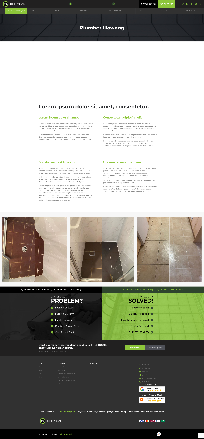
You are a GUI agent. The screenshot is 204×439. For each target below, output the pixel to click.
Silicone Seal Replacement (66, 373)
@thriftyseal (145, 364)
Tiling (59, 383)
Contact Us (190, 11)
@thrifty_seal (146, 368)
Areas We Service (114, 11)
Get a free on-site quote (16, 11)
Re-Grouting (62, 370)
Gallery (164, 11)
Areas (40, 370)
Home (33, 11)
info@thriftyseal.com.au (149, 378)
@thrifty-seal (146, 371)
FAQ (141, 11)
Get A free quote (155, 348)
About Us (57, 11)
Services (83, 11)
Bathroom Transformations (66, 380)
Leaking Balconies (63, 377)
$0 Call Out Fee (148, 4)
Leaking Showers (63, 367)
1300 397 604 (166, 4)
